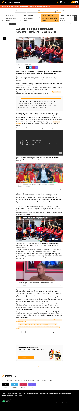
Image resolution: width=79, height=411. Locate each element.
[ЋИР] (73, 2)
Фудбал (18, 332)
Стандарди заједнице (32, 393)
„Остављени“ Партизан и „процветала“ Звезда (12, 17)
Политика (9, 380)
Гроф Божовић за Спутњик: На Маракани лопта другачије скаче (36, 186)
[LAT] (76, 2)
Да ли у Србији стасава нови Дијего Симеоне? (36, 283)
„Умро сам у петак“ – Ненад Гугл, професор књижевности (49, 17)
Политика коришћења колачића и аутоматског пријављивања (55, 393)
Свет (3, 380)
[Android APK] (6, 401)
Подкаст (44, 380)
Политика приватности (7, 395)
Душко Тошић (56, 92)
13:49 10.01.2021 (20, 35)
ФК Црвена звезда (31, 332)
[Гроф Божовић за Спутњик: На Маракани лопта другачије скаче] (39, 173)
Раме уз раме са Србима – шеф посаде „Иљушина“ (32, 17)
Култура (51, 380)
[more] (60, 189)
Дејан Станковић (56, 332)
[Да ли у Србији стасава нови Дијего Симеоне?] (39, 271)
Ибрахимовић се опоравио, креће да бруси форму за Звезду (38, 324)
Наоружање (31, 380)
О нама (3, 393)
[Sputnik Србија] (7, 3)
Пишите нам (22, 393)
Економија (16, 380)
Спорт (23, 332)
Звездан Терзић (39, 332)
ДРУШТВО (24, 380)
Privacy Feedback (19, 395)
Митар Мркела (48, 332)
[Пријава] (64, 2)
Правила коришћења (12, 393)
